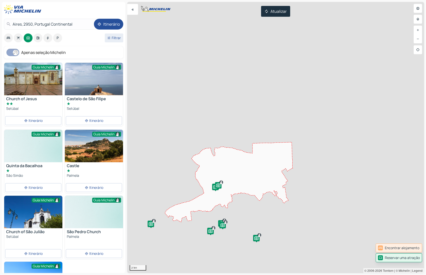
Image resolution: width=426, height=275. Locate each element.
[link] (399, 247)
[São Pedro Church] (94, 217)
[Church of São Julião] (33, 215)
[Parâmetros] (418, 19)
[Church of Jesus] (33, 81)
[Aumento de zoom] (418, 30)
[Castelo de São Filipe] (94, 82)
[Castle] (94, 149)
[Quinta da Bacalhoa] (33, 151)
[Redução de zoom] (418, 38)
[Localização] (418, 49)
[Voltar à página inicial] (23, 9)
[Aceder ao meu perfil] (418, 8)
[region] (275, 137)
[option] (8, 37)
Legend (417, 270)
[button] (210, 231)
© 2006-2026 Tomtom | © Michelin (387, 270)
